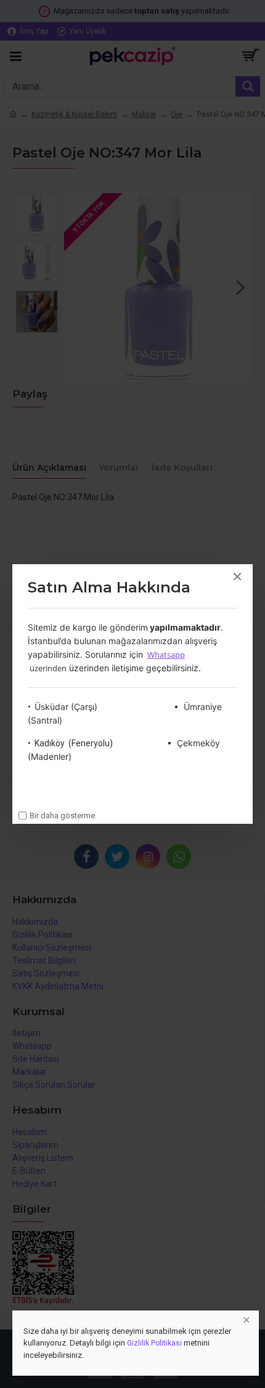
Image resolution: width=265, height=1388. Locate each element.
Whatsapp (166, 654)
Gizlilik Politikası (154, 1343)
